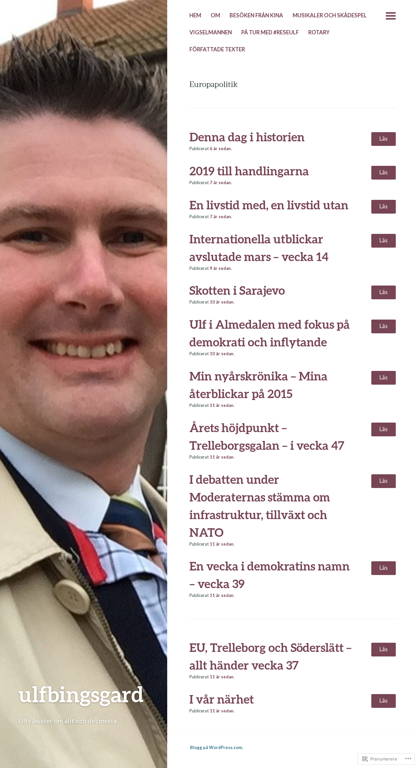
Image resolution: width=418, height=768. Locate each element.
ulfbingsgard (81, 694)
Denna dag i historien (247, 137)
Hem (195, 15)
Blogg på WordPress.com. (216, 747)
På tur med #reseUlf (270, 32)
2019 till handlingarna (249, 171)
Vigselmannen (210, 32)
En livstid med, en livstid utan (268, 205)
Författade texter (217, 49)
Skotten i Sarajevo (237, 290)
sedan (220, 148)
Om (215, 15)
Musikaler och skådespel (330, 15)
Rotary (319, 32)
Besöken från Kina (256, 15)
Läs (383, 138)
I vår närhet (221, 699)
